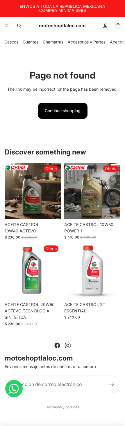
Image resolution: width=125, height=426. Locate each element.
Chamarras (53, 41)
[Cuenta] (105, 25)
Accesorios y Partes (87, 41)
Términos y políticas (62, 407)
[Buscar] (19, 25)
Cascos (11, 41)
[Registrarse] (112, 384)
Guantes (30, 41)
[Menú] (6, 25)
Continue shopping (63, 110)
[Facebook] (57, 345)
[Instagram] (67, 345)
